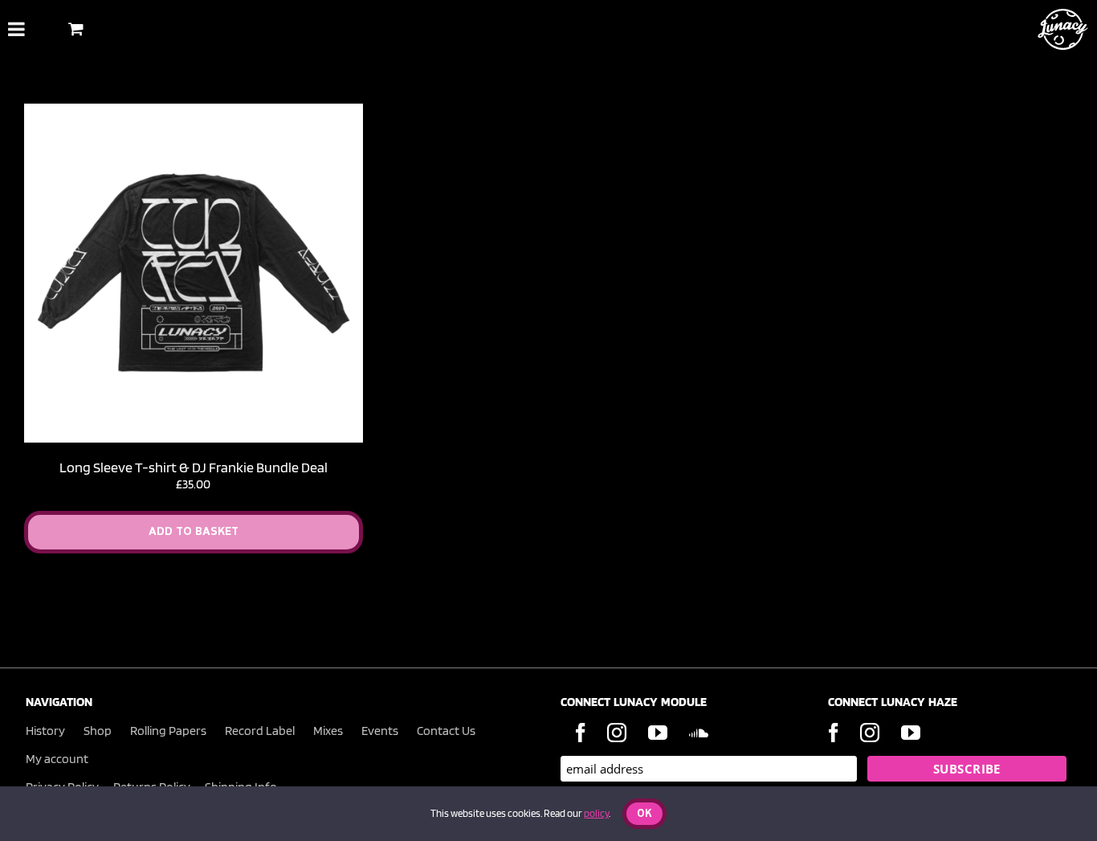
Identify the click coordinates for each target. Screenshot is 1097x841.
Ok (644, 814)
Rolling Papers (168, 730)
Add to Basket (194, 532)
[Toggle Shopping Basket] (76, 28)
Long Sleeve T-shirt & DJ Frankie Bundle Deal (193, 467)
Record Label (260, 730)
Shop (98, 730)
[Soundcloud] (698, 732)
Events (379, 730)
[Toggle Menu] (16, 29)
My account (57, 758)
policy (596, 813)
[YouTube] (657, 732)
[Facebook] (580, 732)
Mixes (328, 730)
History (45, 730)
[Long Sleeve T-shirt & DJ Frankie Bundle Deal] (193, 111)
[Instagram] (616, 732)
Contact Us (446, 730)
